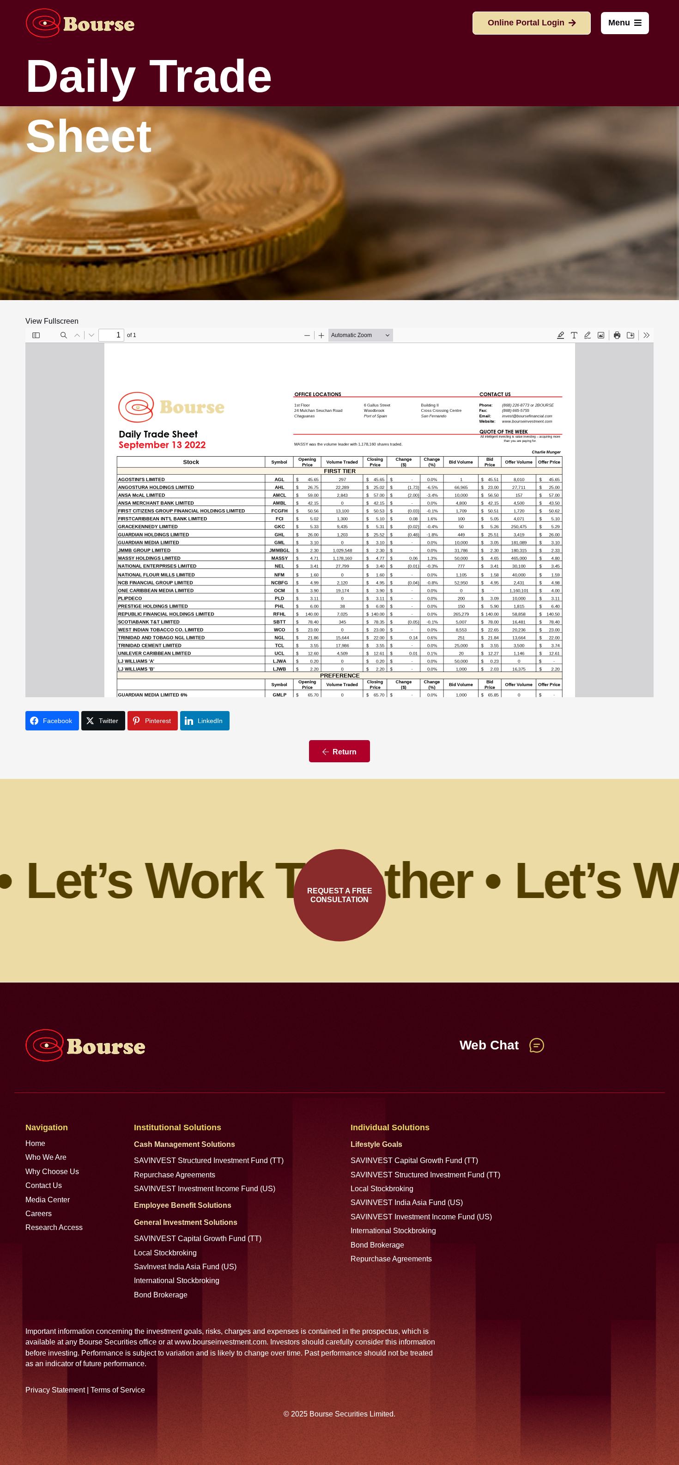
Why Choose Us (52, 1172)
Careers (38, 1214)
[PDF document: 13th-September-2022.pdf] (339, 512)
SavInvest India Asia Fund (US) (185, 1267)
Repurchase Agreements (174, 1175)
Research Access (54, 1227)
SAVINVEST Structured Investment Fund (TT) (209, 1160)
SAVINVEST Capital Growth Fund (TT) (197, 1238)
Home (35, 1143)
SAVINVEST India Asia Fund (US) (407, 1202)
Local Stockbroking (165, 1253)
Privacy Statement (55, 1390)
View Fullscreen (52, 321)
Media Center (47, 1200)
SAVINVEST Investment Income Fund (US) (204, 1189)
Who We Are (46, 1157)
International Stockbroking (176, 1280)
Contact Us (43, 1185)
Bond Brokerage (161, 1295)
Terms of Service (118, 1390)
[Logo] (79, 23)
